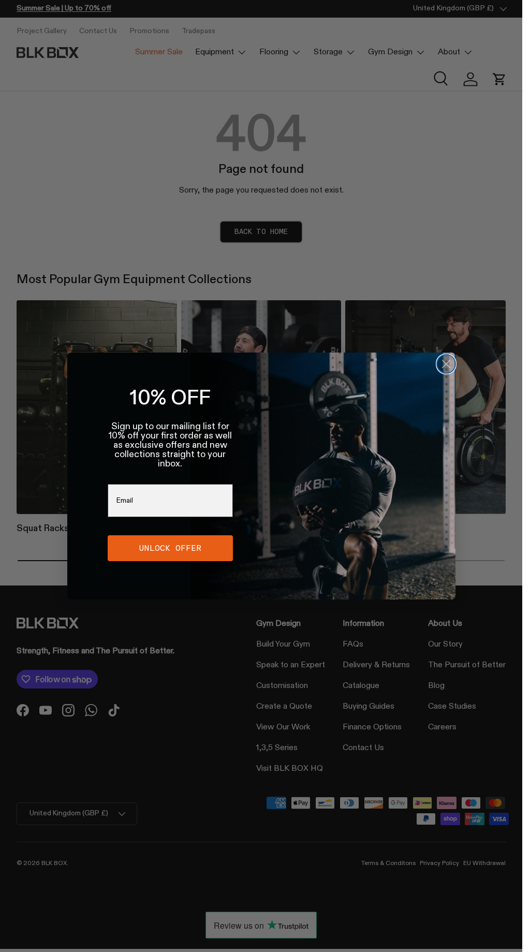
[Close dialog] (446, 364)
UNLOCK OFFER (170, 548)
